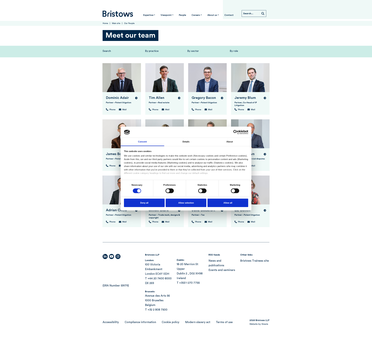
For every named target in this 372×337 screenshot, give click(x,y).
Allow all (227, 203)
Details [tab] (186, 141)
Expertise (148, 15)
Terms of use (224, 322)
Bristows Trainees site (254, 260)
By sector (193, 51)
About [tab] (229, 141)
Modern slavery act (197, 322)
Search (107, 51)
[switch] (170, 190)
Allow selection (186, 203)
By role (234, 51)
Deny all (144, 203)
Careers (196, 15)
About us (212, 15)
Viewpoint (166, 15)
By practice (152, 51)
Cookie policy (170, 322)
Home (105, 23)
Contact (229, 15)
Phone (112, 110)
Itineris (264, 324)
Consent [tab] (142, 141)
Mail (124, 110)
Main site (116, 23)
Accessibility (111, 322)
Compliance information (140, 322)
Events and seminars (222, 270)
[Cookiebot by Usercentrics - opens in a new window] (235, 132)
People (182, 15)
